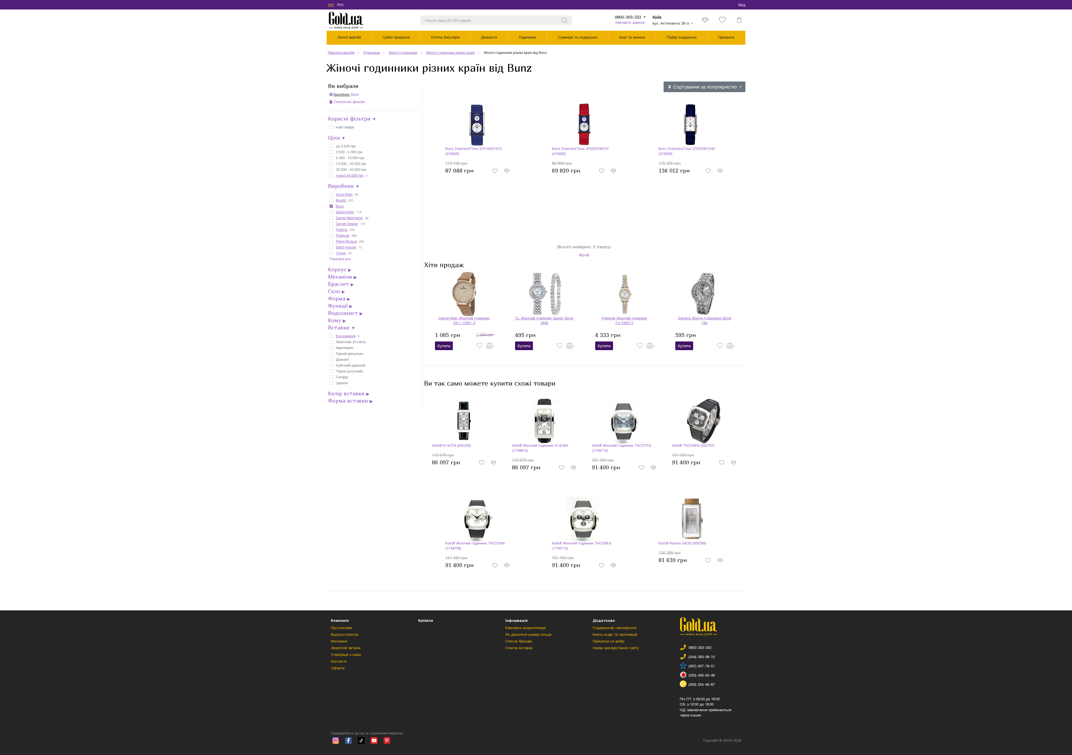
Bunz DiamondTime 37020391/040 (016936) (687, 151)
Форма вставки (350, 401)
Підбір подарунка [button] (682, 37)
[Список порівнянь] (705, 20)
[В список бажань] (495, 170)
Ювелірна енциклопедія (525, 628)
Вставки (341, 327)
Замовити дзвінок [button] (630, 23)
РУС (340, 5)
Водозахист (345, 313)
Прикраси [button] (726, 37)
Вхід (741, 5)
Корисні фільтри (352, 119)
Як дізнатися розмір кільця (528, 635)
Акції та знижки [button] (632, 37)
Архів (584, 254)
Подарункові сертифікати (614, 628)
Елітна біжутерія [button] (445, 37)
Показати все (340, 259)
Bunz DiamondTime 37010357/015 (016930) (473, 151)
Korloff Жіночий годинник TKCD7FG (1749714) (621, 448)
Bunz (346, 94)
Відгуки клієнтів (344, 635)
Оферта (337, 668)
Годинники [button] (527, 37)
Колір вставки (349, 393)
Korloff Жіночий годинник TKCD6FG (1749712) (581, 546)
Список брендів (518, 641)
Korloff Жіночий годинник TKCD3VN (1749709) (475, 546)
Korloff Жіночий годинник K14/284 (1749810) (540, 448)
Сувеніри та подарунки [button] (577, 37)
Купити (443, 345)
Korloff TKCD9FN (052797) (693, 446)
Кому (337, 320)
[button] (739, 20)
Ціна (337, 138)
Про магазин (341, 628)
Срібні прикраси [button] (396, 37)
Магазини (339, 641)
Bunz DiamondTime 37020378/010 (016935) (580, 151)
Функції (340, 306)
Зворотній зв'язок (346, 648)
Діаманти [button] (489, 37)
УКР (331, 5)
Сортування (704, 87)
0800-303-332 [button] (628, 17)
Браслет (341, 284)
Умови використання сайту (616, 648)
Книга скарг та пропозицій (615, 635)
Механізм (342, 277)
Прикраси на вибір (608, 641)
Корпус (339, 269)
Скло (336, 291)
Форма (339, 298)
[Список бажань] (722, 20)
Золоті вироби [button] (349, 37)
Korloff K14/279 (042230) (451, 446)
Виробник (344, 186)
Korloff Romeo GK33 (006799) (682, 543)
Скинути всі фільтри (348, 102)
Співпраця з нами (346, 655)
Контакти (338, 661)
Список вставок (519, 648)
